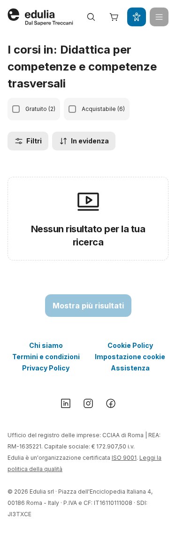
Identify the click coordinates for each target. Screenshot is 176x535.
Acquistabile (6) (103, 108)
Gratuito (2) (40, 108)
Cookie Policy (130, 345)
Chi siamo (46, 345)
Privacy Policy (45, 368)
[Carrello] (114, 17)
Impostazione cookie (130, 357)
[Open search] (91, 17)
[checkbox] (16, 109)
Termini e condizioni (46, 357)
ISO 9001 (124, 457)
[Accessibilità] (136, 17)
